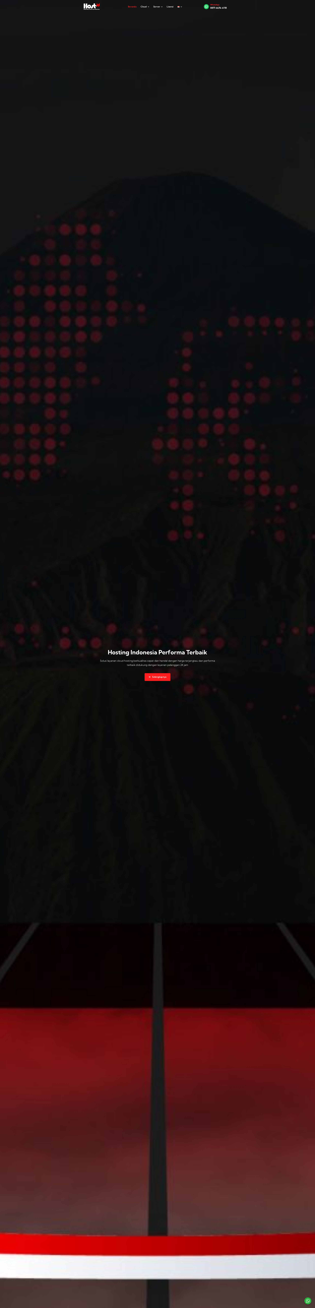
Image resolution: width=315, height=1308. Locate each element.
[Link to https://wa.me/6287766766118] (206, 6)
